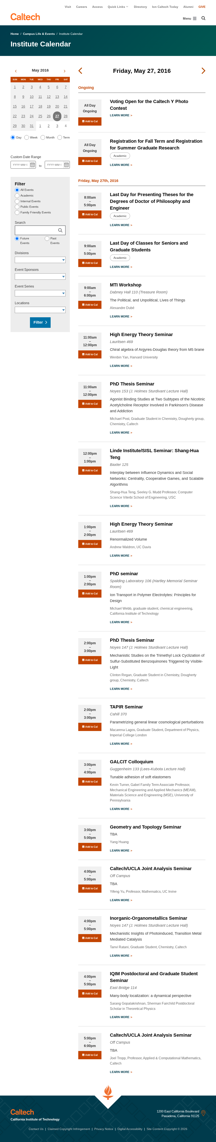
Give (201, 6)
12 (49, 97)
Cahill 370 (118, 714)
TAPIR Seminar (126, 706)
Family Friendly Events (35, 212)
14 (66, 97)
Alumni (188, 6)
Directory (140, 6)
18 (40, 106)
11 (40, 97)
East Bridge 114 (123, 988)
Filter (38, 322)
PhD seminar (124, 573)
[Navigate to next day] (203, 71)
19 (49, 106)
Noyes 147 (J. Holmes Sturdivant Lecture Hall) (149, 647)
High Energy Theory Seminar (141, 334)
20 (57, 106)
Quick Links (117, 6)
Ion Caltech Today (165, 6)
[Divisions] (64, 260)
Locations (22, 303)
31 (32, 126)
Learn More (120, 115)
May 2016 (40, 70)
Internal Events (30, 201)
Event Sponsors (27, 269)
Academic (27, 195)
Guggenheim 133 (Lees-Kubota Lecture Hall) (147, 769)
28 (66, 116)
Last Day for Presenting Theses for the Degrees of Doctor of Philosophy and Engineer (151, 201)
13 (57, 97)
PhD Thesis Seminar (132, 384)
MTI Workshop (125, 285)
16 (23, 106)
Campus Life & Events (39, 33)
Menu (187, 18)
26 (49, 116)
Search (20, 222)
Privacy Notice (103, 1129)
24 (32, 116)
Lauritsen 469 (121, 342)
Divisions (22, 253)
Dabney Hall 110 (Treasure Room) (138, 292)
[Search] (203, 18)
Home (15, 33)
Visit (68, 6)
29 (15, 126)
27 (57, 116)
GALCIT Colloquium (131, 761)
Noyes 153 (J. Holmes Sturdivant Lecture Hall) (149, 391)
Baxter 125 (119, 464)
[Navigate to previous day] (80, 71)
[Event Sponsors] (64, 276)
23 (23, 116)
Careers (81, 6)
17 (32, 106)
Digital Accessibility (129, 1129)
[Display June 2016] (64, 71)
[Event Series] (64, 293)
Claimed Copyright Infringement (69, 1129)
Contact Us (36, 1129)
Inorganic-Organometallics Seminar (148, 918)
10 (32, 97)
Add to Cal (91, 121)
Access (97, 6)
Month (50, 137)
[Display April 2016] (16, 71)
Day (19, 137)
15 (15, 106)
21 (66, 106)
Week (34, 137)
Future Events (24, 241)
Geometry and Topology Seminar (145, 827)
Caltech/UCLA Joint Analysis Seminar (151, 868)
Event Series (24, 286)
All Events (27, 189)
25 (40, 116)
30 (23, 126)
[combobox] (38, 260)
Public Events (29, 206)
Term (66, 137)
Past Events (54, 241)
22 (15, 116)
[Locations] (64, 310)
